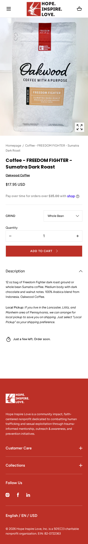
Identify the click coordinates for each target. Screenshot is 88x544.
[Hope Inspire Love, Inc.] (44, 8)
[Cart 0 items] (79, 9)
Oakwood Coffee (18, 175)
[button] (8, 9)
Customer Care (19, 448)
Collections (15, 465)
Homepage (13, 145)
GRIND (10, 216)
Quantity (12, 227)
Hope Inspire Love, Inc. (32, 529)
